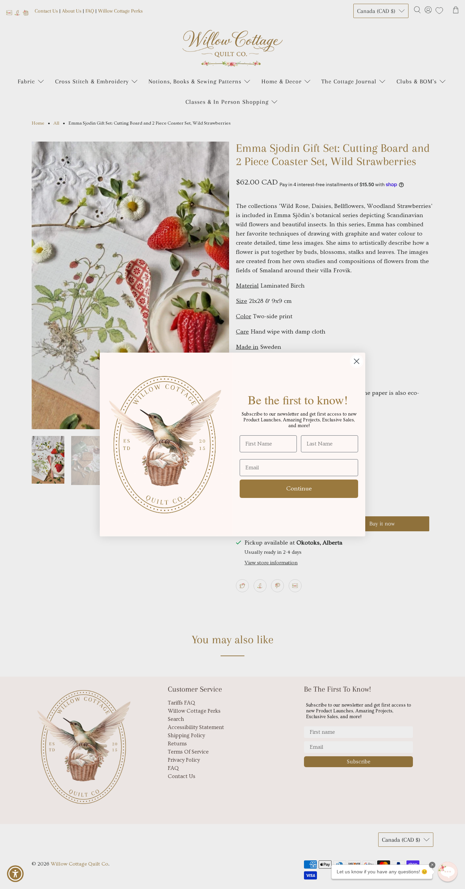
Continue (299, 488)
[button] (448, 872)
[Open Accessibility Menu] (15, 873)
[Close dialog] (357, 361)
